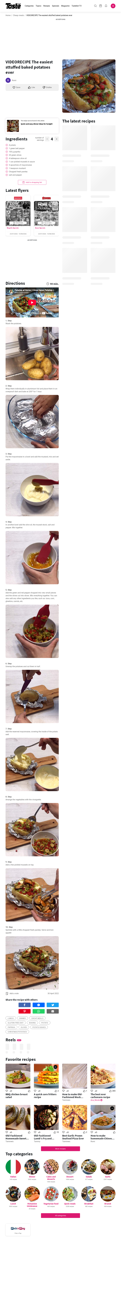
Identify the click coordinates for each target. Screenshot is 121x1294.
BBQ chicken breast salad (17, 1095)
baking (32, 1023)
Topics (38, 6)
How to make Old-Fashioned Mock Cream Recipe (72, 1095)
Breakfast (88, 1203)
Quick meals (70, 1203)
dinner (22, 1018)
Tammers (66, 1100)
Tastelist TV (77, 6)
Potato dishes (39, 1027)
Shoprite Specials (13, 228)
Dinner (32, 1176)
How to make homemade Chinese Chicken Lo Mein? (102, 1137)
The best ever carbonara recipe (100, 1095)
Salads (89, 1176)
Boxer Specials (40, 228)
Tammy (37, 1141)
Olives (24, 1027)
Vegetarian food (51, 1203)
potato (44, 1023)
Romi (14, 80)
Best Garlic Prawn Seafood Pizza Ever (73, 1137)
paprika (11, 1027)
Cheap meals (18, 15)
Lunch (13, 1203)
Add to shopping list (33, 182)
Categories (29, 6)
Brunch (107, 1203)
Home (8, 15)
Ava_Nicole (95, 1100)
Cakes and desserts (51, 1177)
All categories (60, 1216)
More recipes (60, 1149)
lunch (11, 1018)
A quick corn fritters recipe (45, 1095)
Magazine (65, 6)
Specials (55, 6)
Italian (13, 1176)
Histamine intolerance (32, 1204)
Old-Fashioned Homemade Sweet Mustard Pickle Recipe (16, 1137)
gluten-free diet (16, 1023)
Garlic (107, 1176)
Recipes (46, 6)
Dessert (69, 1176)
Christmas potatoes (17, 1032)
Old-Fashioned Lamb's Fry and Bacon (43, 1137)
